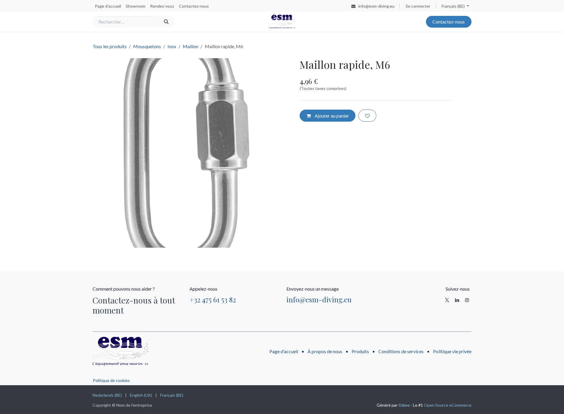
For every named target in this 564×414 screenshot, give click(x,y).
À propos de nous (325, 351)
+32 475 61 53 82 (212, 299)
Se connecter (418, 6)
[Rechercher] (166, 21)
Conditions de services (401, 351)
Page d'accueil (283, 351)
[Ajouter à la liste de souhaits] (367, 115)
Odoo (404, 405)
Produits (360, 351)
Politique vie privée (452, 351)
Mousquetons (147, 46)
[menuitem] (108, 6)
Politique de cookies (111, 380)
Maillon (190, 46)
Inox (171, 46)
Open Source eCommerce (447, 405)
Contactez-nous (448, 21)
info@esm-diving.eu (319, 299)
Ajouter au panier (331, 115)
